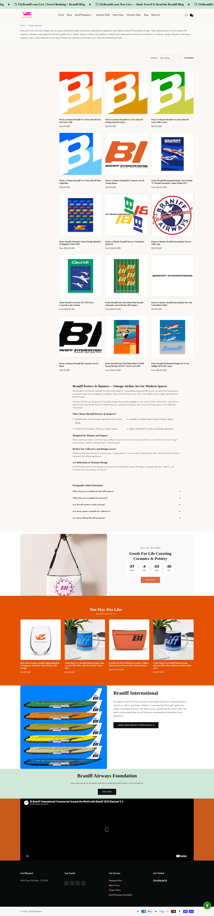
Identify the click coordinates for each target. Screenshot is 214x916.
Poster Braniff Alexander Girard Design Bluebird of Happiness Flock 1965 (80, 243)
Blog (146, 14)
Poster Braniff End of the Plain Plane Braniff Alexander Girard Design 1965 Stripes (124, 303)
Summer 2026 (103, 14)
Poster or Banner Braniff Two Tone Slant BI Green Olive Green (170, 121)
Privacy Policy (114, 890)
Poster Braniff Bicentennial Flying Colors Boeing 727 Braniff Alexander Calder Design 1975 (171, 181)
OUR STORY (107, 791)
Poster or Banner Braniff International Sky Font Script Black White (171, 303)
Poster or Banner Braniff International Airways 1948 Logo (171, 243)
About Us (155, 14)
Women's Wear (134, 14)
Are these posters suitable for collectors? (91, 511)
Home (61, 14)
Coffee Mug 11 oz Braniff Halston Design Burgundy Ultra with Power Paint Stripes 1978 (173, 664)
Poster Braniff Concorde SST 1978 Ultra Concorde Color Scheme (76, 303)
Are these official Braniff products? (89, 518)
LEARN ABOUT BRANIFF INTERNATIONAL (135, 725)
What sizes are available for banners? (90, 498)
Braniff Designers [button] (83, 14)
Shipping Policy (115, 880)
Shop (69, 14)
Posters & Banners (35, 25)
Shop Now (150, 579)
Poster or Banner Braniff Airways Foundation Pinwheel (124, 243)
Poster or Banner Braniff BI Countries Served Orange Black (124, 181)
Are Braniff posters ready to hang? (89, 504)
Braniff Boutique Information (120, 894)
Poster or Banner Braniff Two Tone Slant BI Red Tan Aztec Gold (80, 121)
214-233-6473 (160, 880)
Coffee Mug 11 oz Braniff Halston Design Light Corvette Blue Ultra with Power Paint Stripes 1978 (40, 665)
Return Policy (114, 885)
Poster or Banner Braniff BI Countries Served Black (78, 364)
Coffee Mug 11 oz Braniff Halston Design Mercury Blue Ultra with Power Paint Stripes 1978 (128, 665)
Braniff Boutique (35, 911)
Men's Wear (118, 14)
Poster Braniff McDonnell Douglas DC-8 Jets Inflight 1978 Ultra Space (170, 364)
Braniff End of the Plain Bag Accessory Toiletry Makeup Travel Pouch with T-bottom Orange (85, 664)
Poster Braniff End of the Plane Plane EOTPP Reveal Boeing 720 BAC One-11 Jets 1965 (124, 364)
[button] (186, 15)
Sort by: (154, 58)
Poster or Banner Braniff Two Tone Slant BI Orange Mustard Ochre (124, 121)
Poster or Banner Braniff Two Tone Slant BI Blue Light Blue (80, 181)
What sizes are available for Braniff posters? (93, 491)
